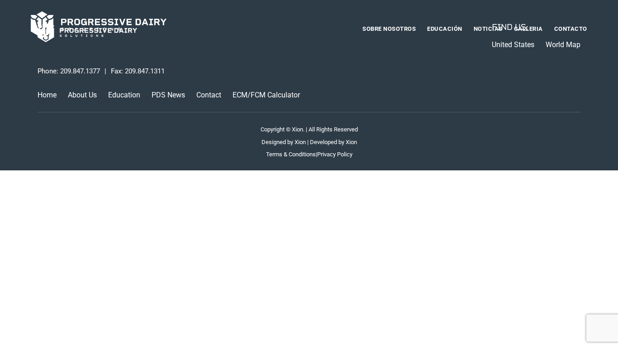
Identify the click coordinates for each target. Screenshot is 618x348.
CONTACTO (570, 28)
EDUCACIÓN (444, 28)
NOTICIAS (488, 28)
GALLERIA (528, 28)
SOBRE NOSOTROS (389, 28)
